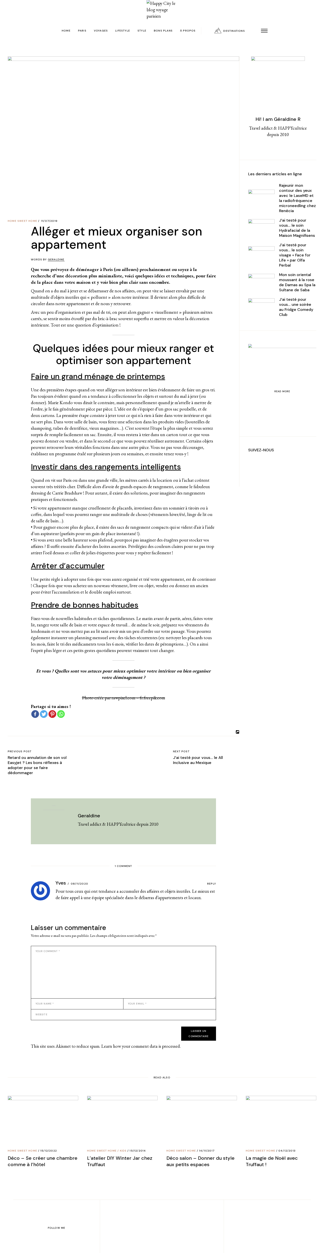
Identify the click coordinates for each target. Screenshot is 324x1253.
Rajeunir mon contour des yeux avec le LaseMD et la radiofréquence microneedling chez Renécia (297, 198)
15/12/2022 (48, 1150)
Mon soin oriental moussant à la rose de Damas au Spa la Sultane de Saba (297, 282)
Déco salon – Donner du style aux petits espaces (200, 1161)
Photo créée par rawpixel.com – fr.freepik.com (123, 698)
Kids (123, 1150)
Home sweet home (22, 221)
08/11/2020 (79, 883)
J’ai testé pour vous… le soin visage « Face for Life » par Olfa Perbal (295, 255)
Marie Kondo (60, 402)
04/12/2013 (287, 1150)
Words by (48, 259)
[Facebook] (35, 714)
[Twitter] (44, 714)
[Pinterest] (52, 714)
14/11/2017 (207, 1150)
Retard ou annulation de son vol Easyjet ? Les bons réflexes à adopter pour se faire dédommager (37, 765)
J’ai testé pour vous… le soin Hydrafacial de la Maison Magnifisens (297, 228)
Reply (211, 883)
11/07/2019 (49, 221)
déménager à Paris (94, 269)
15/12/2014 (138, 1150)
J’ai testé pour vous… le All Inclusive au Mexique (198, 760)
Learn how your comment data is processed (140, 1046)
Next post (181, 751)
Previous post (20, 751)
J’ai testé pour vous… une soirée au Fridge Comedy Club (296, 307)
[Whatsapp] (61, 714)
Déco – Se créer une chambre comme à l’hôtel (42, 1161)
